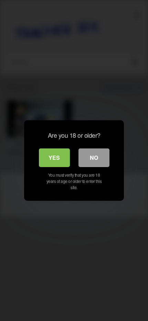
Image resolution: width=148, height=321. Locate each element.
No (94, 158)
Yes (54, 158)
